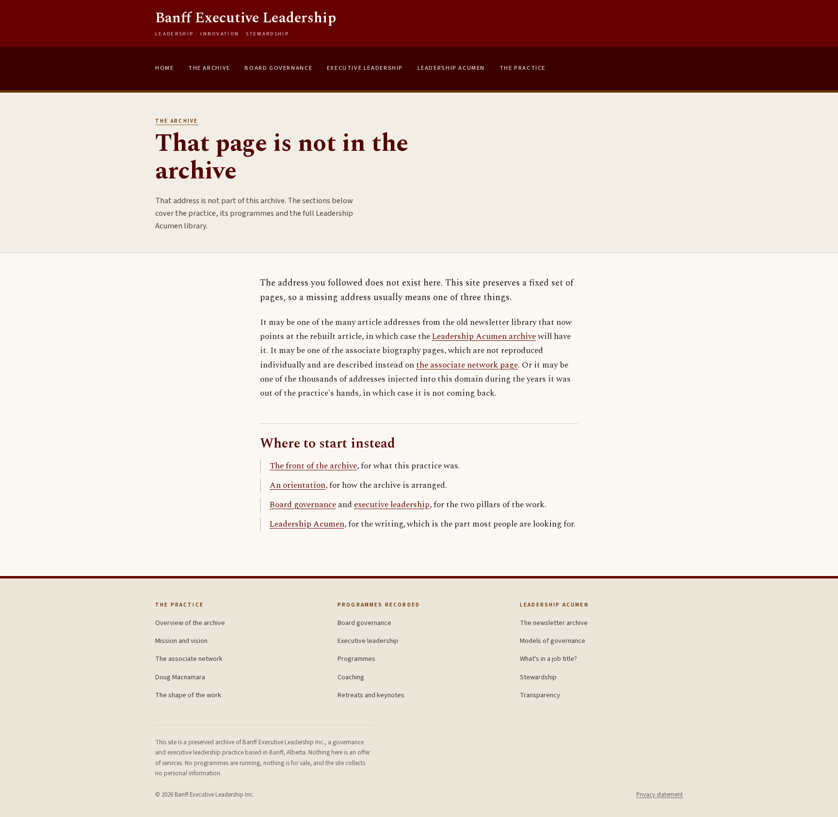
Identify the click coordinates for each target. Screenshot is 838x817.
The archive (176, 121)
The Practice (523, 68)
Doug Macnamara (180, 677)
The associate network (189, 659)
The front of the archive (313, 466)
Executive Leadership (365, 68)
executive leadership (392, 504)
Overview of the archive (190, 623)
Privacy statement (659, 794)
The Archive (209, 68)
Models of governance (552, 641)
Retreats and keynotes (371, 695)
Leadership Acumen (451, 68)
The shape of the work (188, 695)
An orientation (297, 485)
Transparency (540, 695)
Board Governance (278, 68)
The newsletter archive (554, 623)
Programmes (356, 659)
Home (164, 68)
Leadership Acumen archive (484, 336)
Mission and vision (181, 641)
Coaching (351, 677)
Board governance (303, 504)
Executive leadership (368, 641)
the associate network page (467, 365)
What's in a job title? (548, 659)
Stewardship (538, 677)
